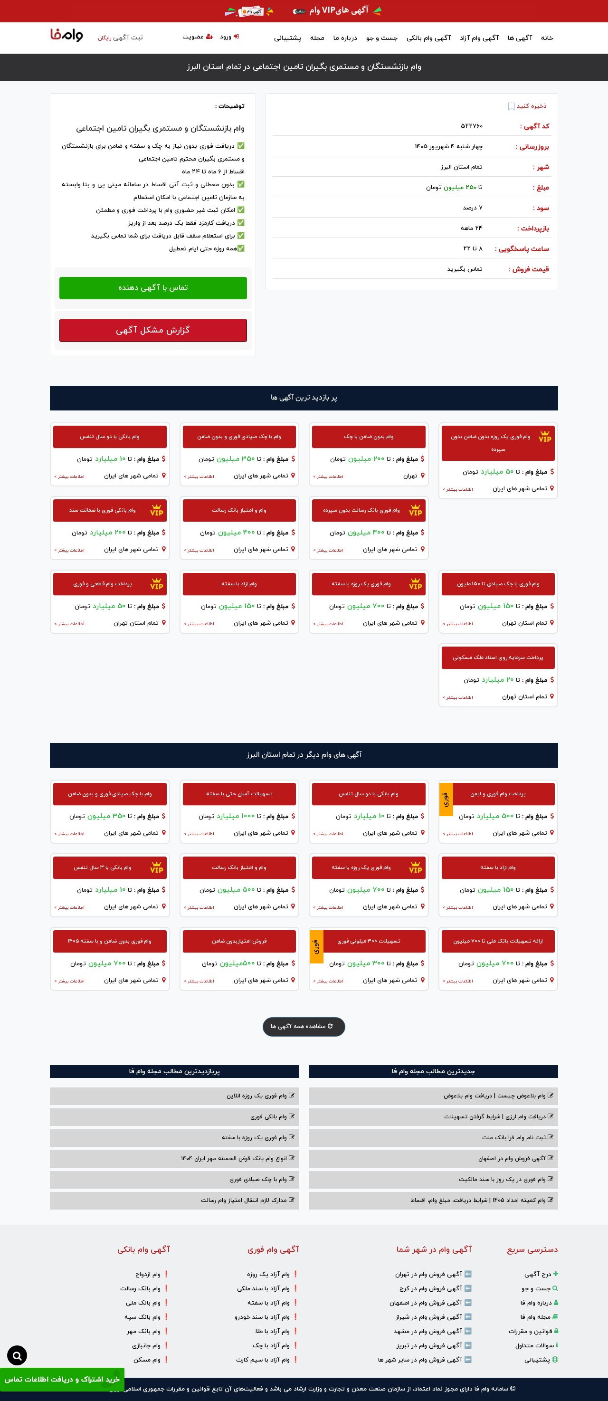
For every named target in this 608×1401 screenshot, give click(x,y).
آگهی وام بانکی (429, 38)
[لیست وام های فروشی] (67, 36)
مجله (317, 38)
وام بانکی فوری (269, 1117)
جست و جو (382, 38)
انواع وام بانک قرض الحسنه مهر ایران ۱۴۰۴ (235, 1159)
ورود (225, 37)
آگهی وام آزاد (479, 38)
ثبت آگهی (120, 37)
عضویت (193, 37)
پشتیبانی (287, 38)
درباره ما (345, 38)
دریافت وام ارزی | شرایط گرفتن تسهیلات (496, 1117)
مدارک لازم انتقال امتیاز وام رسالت (245, 1200)
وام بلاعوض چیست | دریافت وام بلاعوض (496, 1096)
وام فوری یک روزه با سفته (255, 1138)
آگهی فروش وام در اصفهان (513, 1159)
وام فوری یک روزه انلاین (258, 1096)
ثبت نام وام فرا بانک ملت (515, 1138)
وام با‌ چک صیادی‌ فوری (259, 1179)
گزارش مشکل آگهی (153, 330)
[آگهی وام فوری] (304, 11)
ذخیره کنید (531, 106)
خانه (547, 38)
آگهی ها (520, 38)
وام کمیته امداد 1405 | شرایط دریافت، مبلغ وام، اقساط (479, 1200)
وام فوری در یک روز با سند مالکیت (503, 1179)
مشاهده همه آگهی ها (299, 1026)
